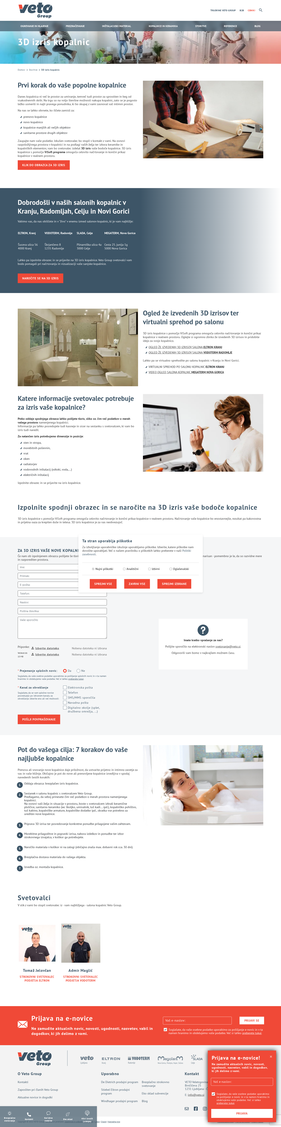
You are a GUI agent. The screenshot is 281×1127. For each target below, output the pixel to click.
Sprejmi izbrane (174, 584)
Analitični (133, 569)
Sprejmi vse (103, 584)
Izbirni (156, 569)
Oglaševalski (181, 569)
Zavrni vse (137, 584)
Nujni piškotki (104, 569)
